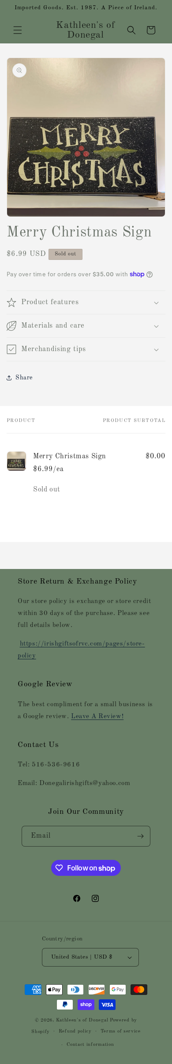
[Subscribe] (140, 836)
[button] (17, 30)
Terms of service (121, 1031)
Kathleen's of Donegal (83, 1020)
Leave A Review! (97, 716)
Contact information (90, 1044)
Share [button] (24, 378)
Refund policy (75, 1031)
